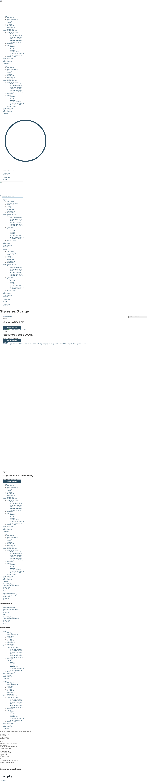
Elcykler (9, 22)
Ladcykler (10, 24)
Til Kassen (6, 173)
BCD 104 (12, 47)
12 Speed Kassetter (16, 37)
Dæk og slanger (11, 56)
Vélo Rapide (10, 18)
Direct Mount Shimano (17, 53)
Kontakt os (6, 587)
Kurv (4, 590)
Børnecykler (10, 21)
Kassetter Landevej (16, 40)
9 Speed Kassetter (15, 39)
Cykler (5, 16)
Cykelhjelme (7, 60)
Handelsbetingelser (9, 584)
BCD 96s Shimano (15, 52)
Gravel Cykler (11, 26)
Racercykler (10, 29)
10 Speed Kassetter (16, 34)
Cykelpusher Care (8, 58)
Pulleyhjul (10, 43)
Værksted (6, 63)
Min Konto (6, 589)
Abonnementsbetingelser (11, 585)
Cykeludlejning (7, 61)
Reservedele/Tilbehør (10, 30)
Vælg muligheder (12, 328)
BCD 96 (12, 50)
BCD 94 (12, 48)
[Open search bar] (1, 168)
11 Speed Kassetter (16, 35)
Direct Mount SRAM (16, 55)
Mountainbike (11, 27)
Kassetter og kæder (13, 32)
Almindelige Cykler (12, 19)
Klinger (9, 45)
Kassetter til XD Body (16, 42)
